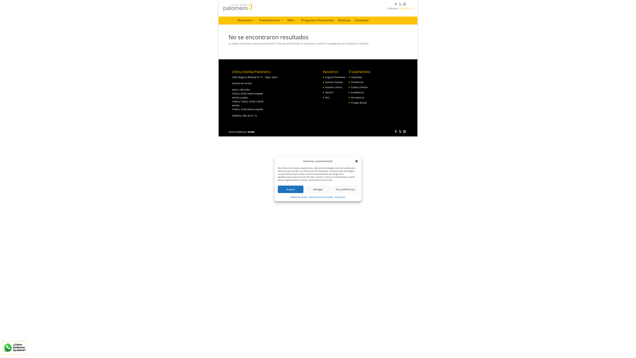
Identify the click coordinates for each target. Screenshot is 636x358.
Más (290, 20)
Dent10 (329, 92)
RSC (327, 97)
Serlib (251, 131)
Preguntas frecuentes (317, 20)
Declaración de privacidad (321, 196)
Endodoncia (357, 92)
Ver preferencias (345, 189)
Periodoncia (357, 97)
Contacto (362, 20)
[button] (356, 161)
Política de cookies (299, 196)
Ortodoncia (357, 82)
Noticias (344, 20)
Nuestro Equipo (334, 82)
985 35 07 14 (406, 8)
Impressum (340, 196)
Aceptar (290, 189)
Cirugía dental (359, 102)
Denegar (318, 189)
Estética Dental (359, 87)
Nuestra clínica (333, 87)
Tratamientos (269, 20)
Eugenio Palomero (335, 77)
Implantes (356, 77)
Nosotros (245, 20)
